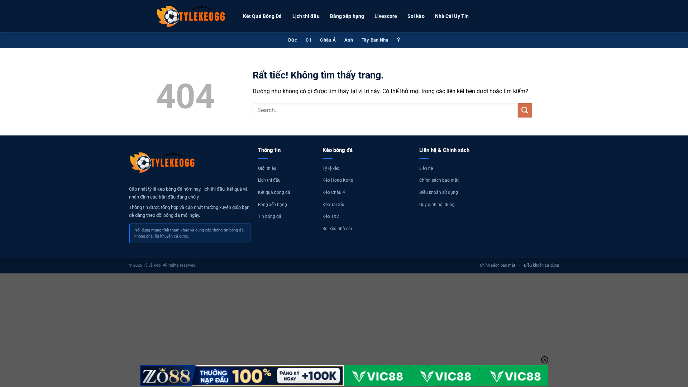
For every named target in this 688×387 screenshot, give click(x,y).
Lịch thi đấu (306, 16)
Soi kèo (416, 16)
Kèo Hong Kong (337, 180)
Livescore (385, 16)
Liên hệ (426, 168)
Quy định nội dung (437, 204)
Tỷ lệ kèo (330, 168)
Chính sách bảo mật (439, 180)
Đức (292, 40)
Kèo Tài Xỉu (333, 204)
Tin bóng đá (269, 216)
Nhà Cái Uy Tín (452, 16)
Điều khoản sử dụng (438, 192)
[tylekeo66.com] (192, 16)
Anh (348, 40)
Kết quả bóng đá (274, 192)
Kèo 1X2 (330, 216)
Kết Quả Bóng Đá (262, 16)
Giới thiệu (267, 168)
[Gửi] (525, 110)
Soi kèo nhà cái (337, 228)
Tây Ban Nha (375, 40)
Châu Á (328, 40)
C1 (309, 40)
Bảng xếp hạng (347, 16)
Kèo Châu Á (333, 192)
